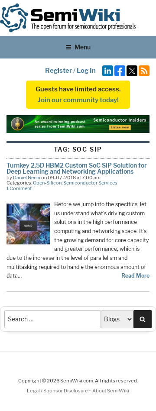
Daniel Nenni (26, 178)
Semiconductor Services (90, 183)
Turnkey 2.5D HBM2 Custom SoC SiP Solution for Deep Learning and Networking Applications (76, 168)
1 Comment (19, 188)
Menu (83, 47)
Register (58, 70)
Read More (135, 275)
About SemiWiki (110, 391)
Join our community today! (78, 100)
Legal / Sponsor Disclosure (58, 391)
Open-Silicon (47, 183)
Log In (86, 70)
